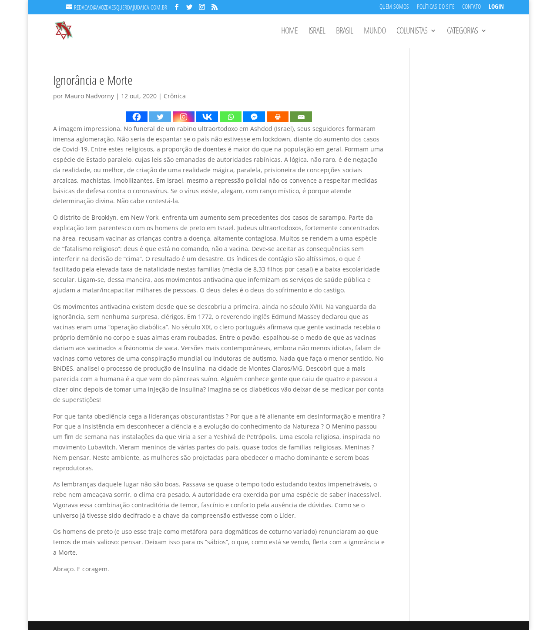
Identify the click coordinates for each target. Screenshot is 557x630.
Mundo (375, 31)
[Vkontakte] (207, 116)
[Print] (278, 116)
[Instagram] (184, 116)
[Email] (301, 116)
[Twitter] (160, 116)
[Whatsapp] (231, 116)
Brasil (344, 31)
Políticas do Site (435, 7)
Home (289, 31)
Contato (471, 7)
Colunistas (411, 31)
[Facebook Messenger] (254, 116)
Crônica (175, 96)
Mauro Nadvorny (89, 96)
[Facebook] (137, 116)
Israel (317, 31)
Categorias (462, 31)
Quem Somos (394, 7)
